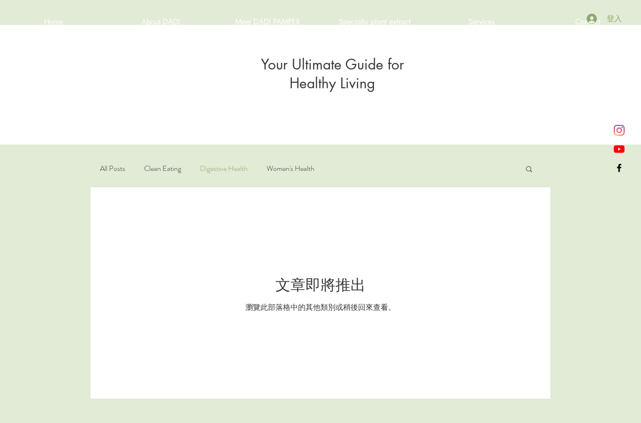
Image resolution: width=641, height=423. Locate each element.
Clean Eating (162, 168)
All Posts (112, 168)
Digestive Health (224, 168)
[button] (529, 170)
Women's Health (290, 168)
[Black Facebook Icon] (619, 167)
